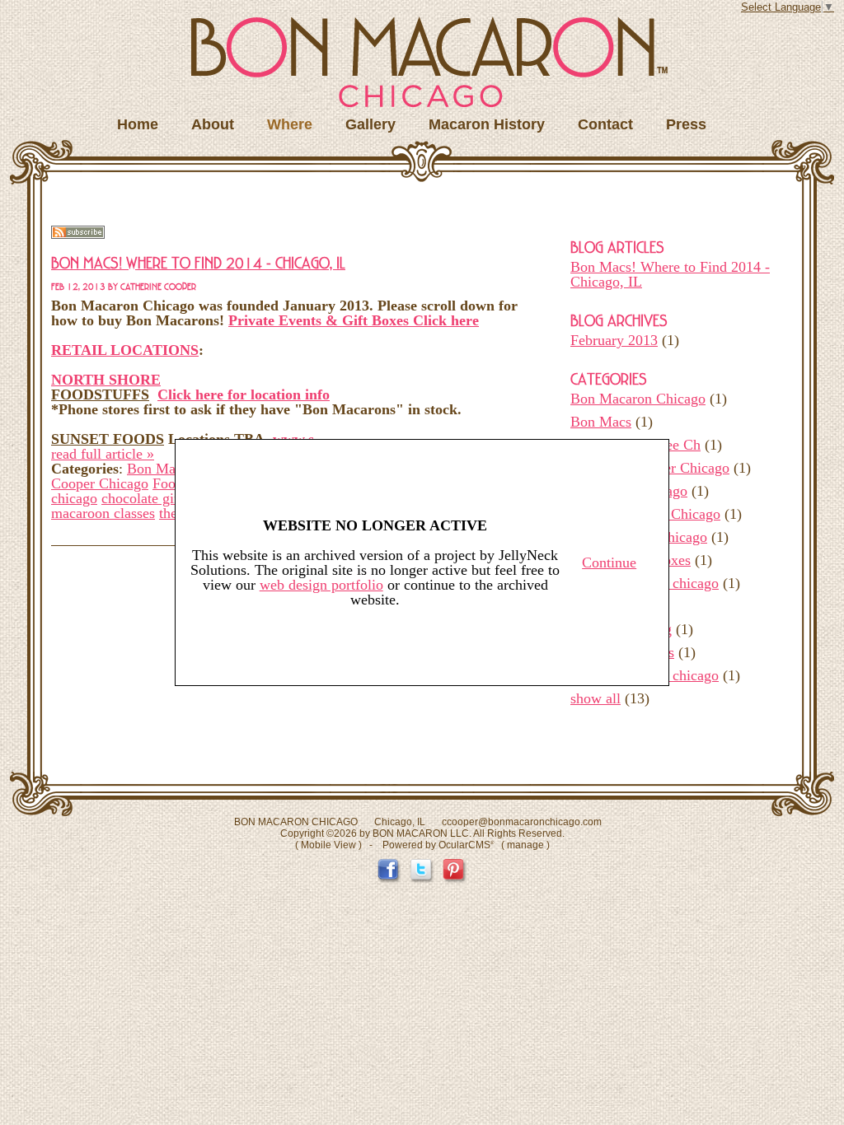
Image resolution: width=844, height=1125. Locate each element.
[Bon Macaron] (429, 61)
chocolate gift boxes (161, 498)
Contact (605, 124)
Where (289, 124)
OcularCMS (466, 845)
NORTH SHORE (106, 379)
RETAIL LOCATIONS (125, 350)
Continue (609, 562)
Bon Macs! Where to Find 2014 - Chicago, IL (670, 274)
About (212, 124)
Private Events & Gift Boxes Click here (353, 320)
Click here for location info (243, 394)
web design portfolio (321, 585)
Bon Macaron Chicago (638, 398)
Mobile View (328, 845)
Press (686, 124)
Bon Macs (600, 421)
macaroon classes (103, 513)
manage (525, 845)
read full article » (102, 454)
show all (595, 698)
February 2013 (614, 340)
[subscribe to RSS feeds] (78, 234)
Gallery (370, 124)
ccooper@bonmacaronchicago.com (522, 822)
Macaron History (487, 124)
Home (137, 124)
